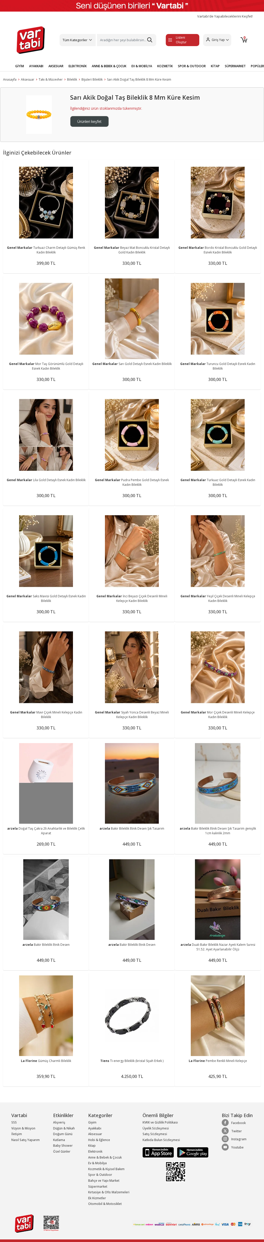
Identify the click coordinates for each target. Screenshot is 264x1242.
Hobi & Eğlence (99, 1140)
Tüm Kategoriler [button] (75, 40)
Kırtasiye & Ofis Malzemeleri (108, 1192)
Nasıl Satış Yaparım (25, 1140)
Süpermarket (97, 1186)
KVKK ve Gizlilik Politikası (160, 1122)
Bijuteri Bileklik (92, 79)
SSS (14, 1122)
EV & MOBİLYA (141, 66)
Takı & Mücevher (51, 79)
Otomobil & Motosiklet (105, 1204)
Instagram (238, 1139)
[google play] (191, 1152)
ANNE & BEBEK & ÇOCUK (109, 66)
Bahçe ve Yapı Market (103, 1180)
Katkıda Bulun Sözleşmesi (161, 1140)
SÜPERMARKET (235, 66)
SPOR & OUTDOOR (192, 66)
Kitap (92, 1145)
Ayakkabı (94, 1128)
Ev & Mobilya (97, 1163)
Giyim (92, 1122)
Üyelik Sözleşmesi (156, 1128)
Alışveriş (59, 1122)
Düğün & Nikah (64, 1128)
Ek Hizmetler (97, 1198)
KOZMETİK (165, 66)
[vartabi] (30, 40)
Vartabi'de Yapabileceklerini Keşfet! (225, 16)
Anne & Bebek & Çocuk (105, 1157)
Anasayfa (9, 79)
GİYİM (19, 66)
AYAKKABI (36, 66)
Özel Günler (61, 1151)
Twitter (236, 1131)
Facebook (238, 1123)
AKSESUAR (55, 66)
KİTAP (215, 66)
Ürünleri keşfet (89, 121)
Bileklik (72, 79)
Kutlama (59, 1140)
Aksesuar (27, 79)
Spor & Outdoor (100, 1174)
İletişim (16, 1134)
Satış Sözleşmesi (155, 1134)
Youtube (237, 1147)
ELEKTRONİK (78, 66)
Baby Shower (63, 1145)
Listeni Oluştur (181, 39)
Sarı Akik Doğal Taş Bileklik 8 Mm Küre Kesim (139, 79)
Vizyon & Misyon (23, 1128)
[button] (217, 40)
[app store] (159, 1152)
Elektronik (95, 1151)
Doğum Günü (62, 1134)
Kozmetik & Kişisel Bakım (106, 1169)
